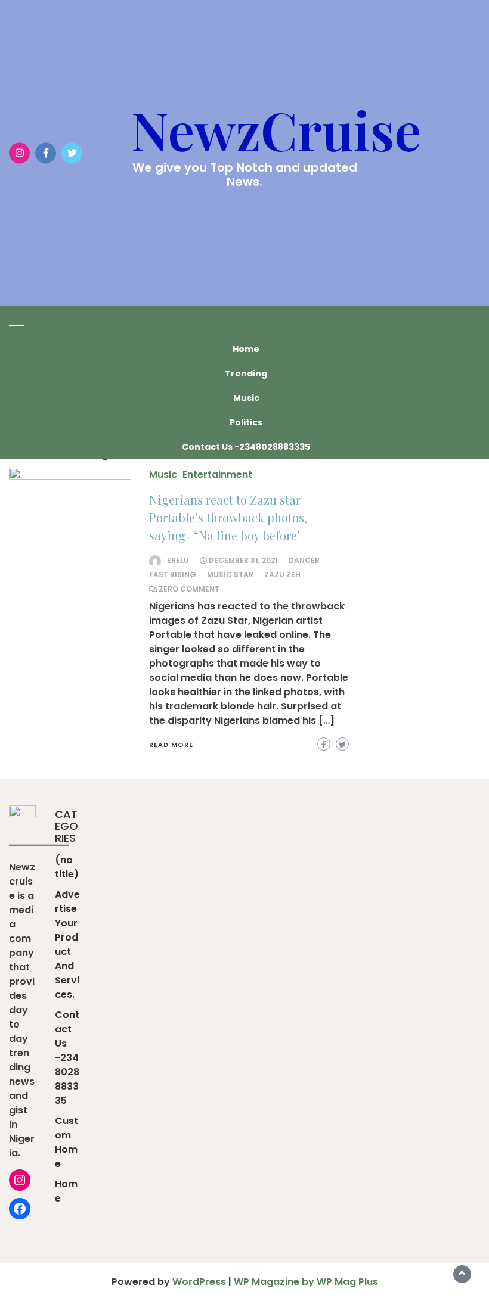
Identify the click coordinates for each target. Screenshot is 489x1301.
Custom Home (66, 1142)
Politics (246, 422)
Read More (171, 744)
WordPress (199, 1281)
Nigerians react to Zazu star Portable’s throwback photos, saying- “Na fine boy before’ (228, 517)
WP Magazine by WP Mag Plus (306, 1281)
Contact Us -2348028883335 (246, 447)
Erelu (178, 560)
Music (246, 398)
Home (246, 349)
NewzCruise (276, 129)
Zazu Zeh (282, 574)
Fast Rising (172, 574)
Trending (246, 373)
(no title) (67, 867)
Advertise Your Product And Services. (67, 944)
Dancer (304, 560)
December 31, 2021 (243, 560)
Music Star (230, 574)
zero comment (189, 589)
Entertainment (217, 474)
